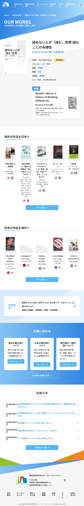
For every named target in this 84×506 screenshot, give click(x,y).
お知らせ (53, 5)
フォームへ (14, 361)
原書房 (42, 75)
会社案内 (8, 494)
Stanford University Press (49, 112)
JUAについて (18, 5)
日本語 (40, 68)
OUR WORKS (16, 15)
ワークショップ (42, 5)
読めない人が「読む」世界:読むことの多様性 (40, 15)
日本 (39, 71)
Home (6, 15)
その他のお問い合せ (41, 375)
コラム (61, 5)
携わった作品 (30, 5)
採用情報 (44, 494)
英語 (56, 108)
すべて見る (41, 207)
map (49, 485)
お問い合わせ (70, 5)
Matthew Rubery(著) (42, 51)
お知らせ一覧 (41, 447)
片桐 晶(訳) (59, 51)
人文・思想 (45, 64)
